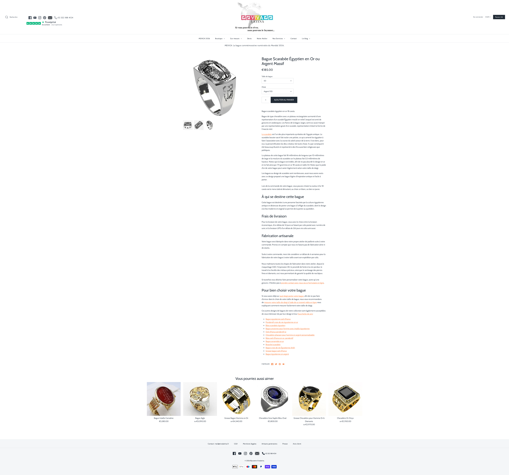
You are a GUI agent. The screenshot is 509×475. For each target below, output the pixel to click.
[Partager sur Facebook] (272, 364)
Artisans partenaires (269, 444)
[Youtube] (34, 17)
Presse (285, 444)
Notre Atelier (262, 38)
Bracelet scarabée (273, 344)
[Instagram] (39, 17)
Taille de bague (267, 76)
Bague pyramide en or (275, 341)
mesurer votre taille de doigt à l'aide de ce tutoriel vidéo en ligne (290, 302)
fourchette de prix (305, 314)
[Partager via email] (283, 364)
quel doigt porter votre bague (292, 296)
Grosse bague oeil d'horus (276, 351)
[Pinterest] (44, 17)
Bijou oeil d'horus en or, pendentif (279, 338)
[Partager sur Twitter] (276, 364)
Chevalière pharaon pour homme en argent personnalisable (290, 335)
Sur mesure (236, 38)
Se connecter (478, 17)
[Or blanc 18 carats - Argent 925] (215, 86)
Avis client (297, 444)
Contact (294, 38)
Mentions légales (249, 444)
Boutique (220, 38)
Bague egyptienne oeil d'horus (278, 319)
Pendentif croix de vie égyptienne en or (282, 322)
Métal (264, 87)
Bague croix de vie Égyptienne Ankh (280, 348)
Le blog (306, 38)
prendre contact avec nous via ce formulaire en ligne (302, 283)
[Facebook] (30, 17)
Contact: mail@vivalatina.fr (218, 444)
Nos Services (279, 38)
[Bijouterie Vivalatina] (254, 4)
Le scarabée (267, 134)
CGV (236, 444)
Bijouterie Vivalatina (257, 461)
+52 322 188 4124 (65, 17)
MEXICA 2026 (204, 38)
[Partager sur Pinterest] (280, 364)
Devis (249, 38)
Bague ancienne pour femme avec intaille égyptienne (288, 328)
